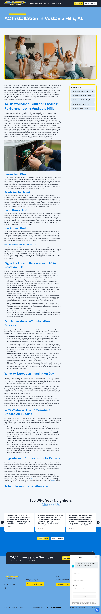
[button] (31, 3)
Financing (46, 3)
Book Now (78, 3)
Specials (52, 3)
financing (53, 480)
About (58, 3)
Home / (6, 14)
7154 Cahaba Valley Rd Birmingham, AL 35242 (32, 580)
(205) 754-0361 (90, 3)
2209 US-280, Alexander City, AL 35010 (65, 580)
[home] (15, 3)
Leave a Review (43, 538)
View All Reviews (57, 538)
